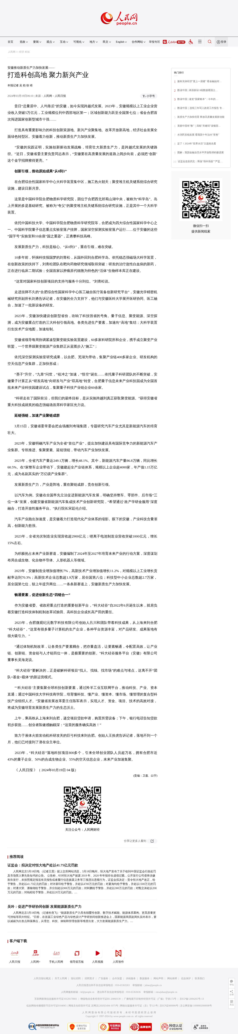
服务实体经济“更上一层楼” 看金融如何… (199, 81)
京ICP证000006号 (169, 1005)
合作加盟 (117, 978)
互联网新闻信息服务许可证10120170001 (55, 999)
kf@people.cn (87, 992)
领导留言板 (77, 961)
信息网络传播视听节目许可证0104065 (46, 1005)
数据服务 (144, 978)
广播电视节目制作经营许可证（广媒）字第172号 (150, 999)
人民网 (11, 52)
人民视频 (97, 961)
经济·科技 (24, 52)
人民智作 (118, 961)
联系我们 (200, 978)
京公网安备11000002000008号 (196, 1005)
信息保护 (186, 978)
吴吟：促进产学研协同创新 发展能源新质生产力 (44, 906)
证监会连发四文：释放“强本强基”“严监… (200, 161)
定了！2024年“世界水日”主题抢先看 (196, 143)
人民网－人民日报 (55, 95)
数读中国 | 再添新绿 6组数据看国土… (197, 90)
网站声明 (158, 978)
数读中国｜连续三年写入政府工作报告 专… (200, 108)
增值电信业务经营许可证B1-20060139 (100, 999)
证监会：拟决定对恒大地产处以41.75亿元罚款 (42, 865)
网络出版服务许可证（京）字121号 (139, 1005)
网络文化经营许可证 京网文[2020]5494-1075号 (93, 1005)
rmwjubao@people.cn (166, 992)
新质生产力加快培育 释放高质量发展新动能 (200, 117)
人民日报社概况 (42, 978)
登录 (223, 41)
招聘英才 (89, 978)
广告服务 (103, 978)
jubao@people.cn (153, 985)
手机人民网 (56, 961)
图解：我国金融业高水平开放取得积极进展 (200, 152)
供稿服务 (131, 978)
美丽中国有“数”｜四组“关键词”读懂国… (199, 126)
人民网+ (35, 961)
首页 (10, 41)
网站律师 (172, 978)
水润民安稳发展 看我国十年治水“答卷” (198, 134)
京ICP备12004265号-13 (192, 999)
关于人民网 (61, 978)
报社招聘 (76, 978)
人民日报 (14, 961)
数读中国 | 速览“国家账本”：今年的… (197, 99)
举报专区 (154, 41)
